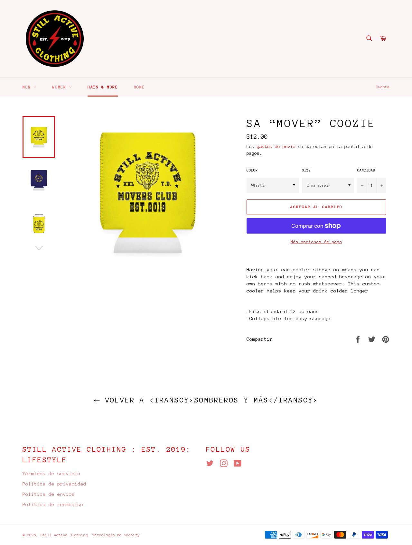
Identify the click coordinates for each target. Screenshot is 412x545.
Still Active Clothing (64, 535)
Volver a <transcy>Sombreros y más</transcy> (209, 400)
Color (252, 170)
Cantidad (366, 170)
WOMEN (60, 87)
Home (139, 87)
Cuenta (382, 87)
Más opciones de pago (316, 241)
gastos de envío (276, 146)
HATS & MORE (103, 87)
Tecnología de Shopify (116, 535)
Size (306, 170)
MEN (28, 87)
